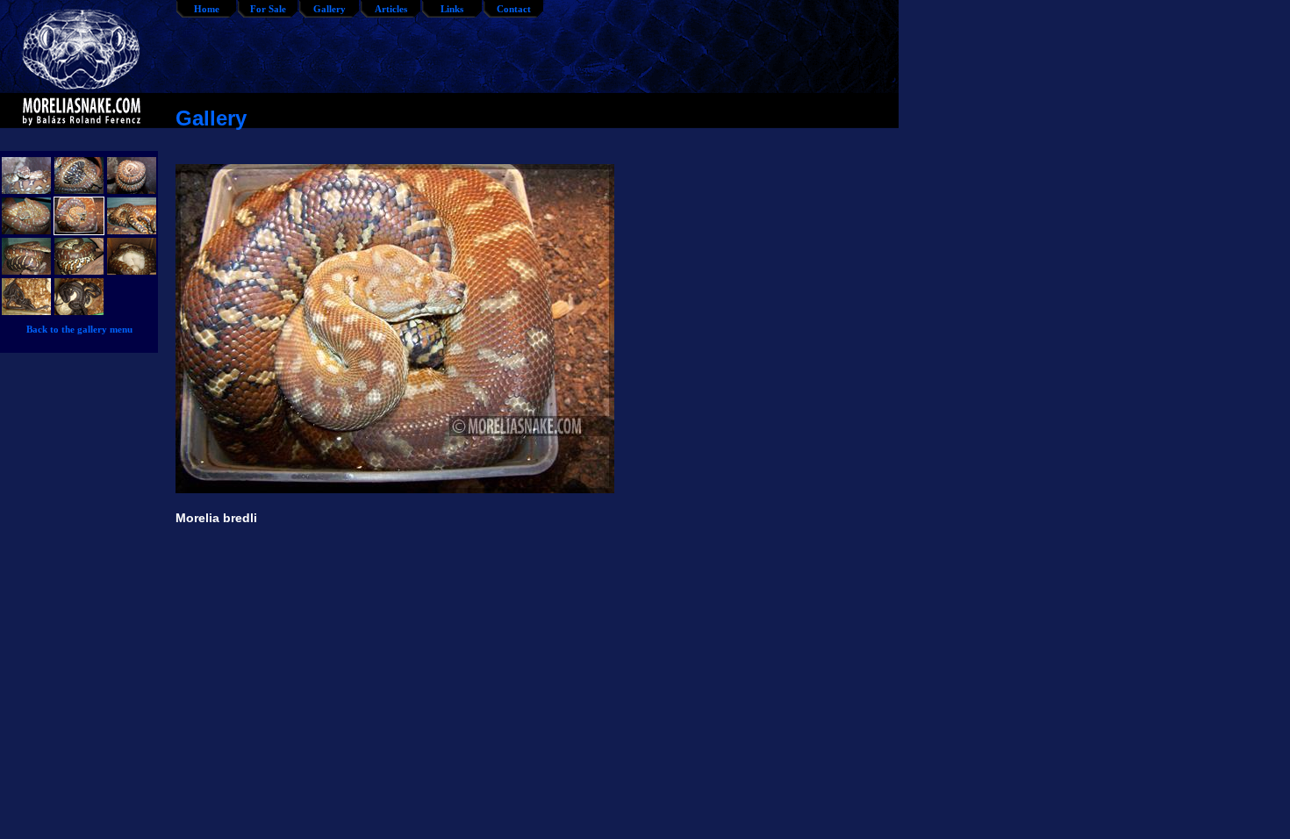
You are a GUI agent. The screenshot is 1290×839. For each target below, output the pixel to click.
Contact (514, 9)
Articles (391, 9)
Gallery (329, 9)
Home (206, 9)
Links (452, 9)
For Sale (268, 9)
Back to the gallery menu (79, 329)
